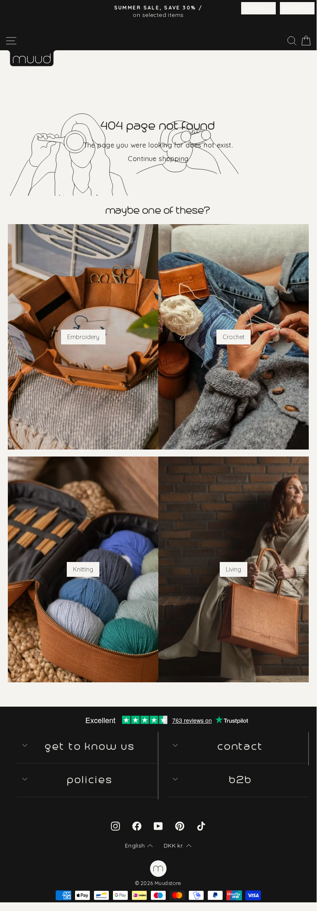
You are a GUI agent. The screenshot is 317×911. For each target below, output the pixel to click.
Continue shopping (158, 158)
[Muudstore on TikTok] (201, 826)
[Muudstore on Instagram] (115, 826)
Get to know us (90, 746)
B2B (241, 780)
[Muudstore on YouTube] (158, 826)
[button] (258, 8)
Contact (241, 746)
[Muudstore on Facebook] (136, 826)
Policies (90, 780)
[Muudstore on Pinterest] (179, 826)
